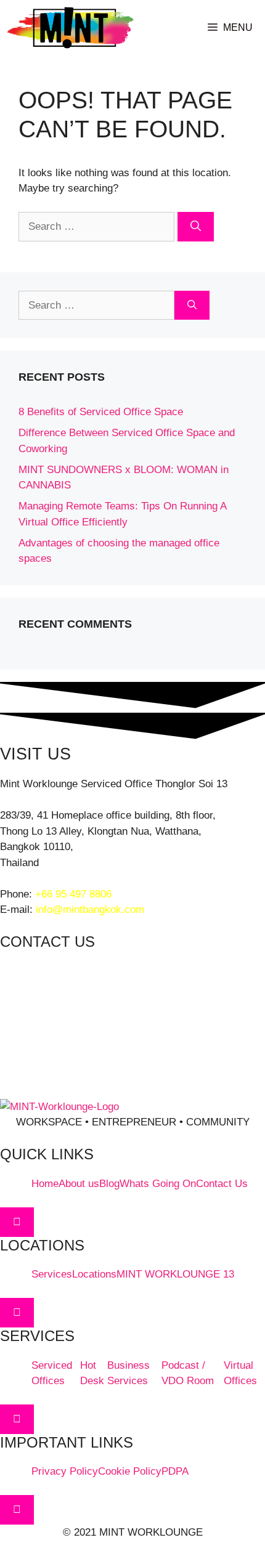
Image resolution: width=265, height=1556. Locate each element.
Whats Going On (158, 1183)
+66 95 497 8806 (73, 894)
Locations (94, 1274)
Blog (109, 1183)
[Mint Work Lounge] (70, 27)
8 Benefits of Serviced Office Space (100, 412)
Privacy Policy (64, 1471)
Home (45, 1183)
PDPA (175, 1471)
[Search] (195, 226)
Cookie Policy (129, 1471)
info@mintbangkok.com (90, 909)
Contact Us (222, 1183)
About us (79, 1183)
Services (51, 1274)
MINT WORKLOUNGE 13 (175, 1274)
